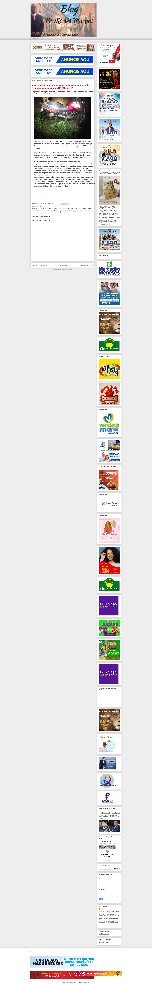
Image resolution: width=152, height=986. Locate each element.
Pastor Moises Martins (107, 909)
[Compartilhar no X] (64, 204)
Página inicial (36, 38)
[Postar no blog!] (62, 204)
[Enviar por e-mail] (60, 204)
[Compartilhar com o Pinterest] (67, 204)
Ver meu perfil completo (105, 926)
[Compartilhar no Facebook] (65, 204)
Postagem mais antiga (86, 265)
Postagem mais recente (39, 265)
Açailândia (81, 144)
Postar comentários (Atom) (65, 269)
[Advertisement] (49, 193)
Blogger (87, 982)
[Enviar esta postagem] (57, 203)
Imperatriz (38, 164)
